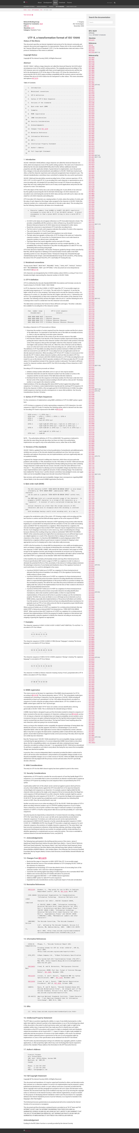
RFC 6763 (91, 436)
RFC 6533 (91, 411)
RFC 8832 (91, 641)
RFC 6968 (91, 454)
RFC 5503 (91, 280)
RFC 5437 (91, 271)
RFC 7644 (91, 525)
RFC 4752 (91, 182)
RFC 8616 (91, 624)
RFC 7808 (91, 539)
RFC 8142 (91, 574)
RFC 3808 (91, 68)
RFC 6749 (91, 429)
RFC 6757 (91, 431)
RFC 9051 (91, 668)
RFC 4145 (91, 99)
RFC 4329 (91, 124)
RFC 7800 (91, 536)
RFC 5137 (91, 224)
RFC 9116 (91, 675)
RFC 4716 (91, 180)
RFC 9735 (91, 717)
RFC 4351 (91, 126)
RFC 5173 (91, 229)
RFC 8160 (91, 576)
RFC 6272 (91, 378)
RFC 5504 (91, 282)
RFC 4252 (91, 110)
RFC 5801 (91, 322)
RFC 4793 (91, 188)
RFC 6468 (91, 403)
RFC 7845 (91, 545)
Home (25, 9)
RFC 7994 (91, 559)
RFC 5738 (91, 315)
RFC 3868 (91, 72)
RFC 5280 (91, 249)
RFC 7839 (91, 543)
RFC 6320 (91, 383)
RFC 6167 (91, 367)
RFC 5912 (91, 334)
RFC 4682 (91, 177)
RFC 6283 (91, 380)
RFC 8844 (91, 644)
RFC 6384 (91, 394)
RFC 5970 (91, 338)
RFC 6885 (91, 449)
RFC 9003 (91, 666)
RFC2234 (59, 409)
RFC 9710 (91, 715)
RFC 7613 (91, 516)
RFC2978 (35, 695)
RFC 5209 (91, 235)
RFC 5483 (91, 278)
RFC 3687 (91, 59)
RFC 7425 (91, 485)
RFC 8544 (91, 617)
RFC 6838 (91, 440)
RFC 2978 (57, 983)
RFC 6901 (91, 450)
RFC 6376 (91, 391)
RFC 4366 (91, 130)
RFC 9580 (91, 699)
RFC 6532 (91, 409)
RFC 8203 (91, 583)
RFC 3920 (91, 75)
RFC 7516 (91, 498)
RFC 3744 (91, 63)
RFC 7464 (91, 487)
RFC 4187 (91, 104)
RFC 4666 (91, 171)
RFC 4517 (91, 153)
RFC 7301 (91, 481)
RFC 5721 (91, 307)
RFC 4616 (91, 168)
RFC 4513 (91, 146)
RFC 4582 (91, 166)
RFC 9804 (91, 724)
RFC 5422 (91, 266)
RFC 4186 (91, 102)
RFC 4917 (91, 199)
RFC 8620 (91, 626)
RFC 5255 (91, 242)
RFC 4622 (91, 170)
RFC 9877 (91, 731)
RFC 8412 (91, 601)
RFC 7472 (91, 489)
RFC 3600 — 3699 (48, 9)
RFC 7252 (91, 476)
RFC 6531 (91, 407)
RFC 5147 (91, 226)
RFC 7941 (91, 552)
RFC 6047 (91, 345)
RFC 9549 (91, 697)
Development (48, 2)
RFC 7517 (91, 499)
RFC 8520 (91, 614)
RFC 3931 (91, 79)
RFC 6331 (91, 385)
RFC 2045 (48, 972)
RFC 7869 (91, 548)
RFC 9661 (91, 710)
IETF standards (60, 6)
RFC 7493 (91, 492)
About (40, 2)
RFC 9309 (91, 681)
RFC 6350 (91, 387)
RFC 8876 (91, 652)
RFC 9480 (91, 688)
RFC (41, 9)
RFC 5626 (91, 296)
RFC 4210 (91, 106)
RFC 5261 (91, 248)
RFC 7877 (91, 550)
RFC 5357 (91, 257)
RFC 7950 (91, 554)
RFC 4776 (91, 184)
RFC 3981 (91, 83)
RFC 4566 (91, 160)
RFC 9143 (91, 677)
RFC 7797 (91, 534)
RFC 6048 (91, 347)
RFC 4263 (91, 117)
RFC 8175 (91, 577)
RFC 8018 (91, 566)
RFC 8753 (91, 630)
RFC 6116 (91, 356)
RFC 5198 (91, 233)
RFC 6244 (91, 374)
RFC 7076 (91, 460)
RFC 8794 (91, 635)
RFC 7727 (91, 532)
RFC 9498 (91, 692)
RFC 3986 (91, 84)
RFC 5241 (91, 240)
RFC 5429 (91, 269)
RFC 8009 (91, 561)
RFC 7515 (91, 496)
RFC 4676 (91, 175)
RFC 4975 (91, 208)
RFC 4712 (91, 179)
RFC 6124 (91, 362)
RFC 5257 (91, 246)
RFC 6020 (91, 342)
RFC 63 (91, 45)
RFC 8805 (91, 639)
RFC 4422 (91, 133)
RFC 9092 (91, 672)
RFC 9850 (91, 730)
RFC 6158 (91, 365)
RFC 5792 (91, 318)
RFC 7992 (91, 557)
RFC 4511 (91, 142)
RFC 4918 (91, 200)
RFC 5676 (91, 302)
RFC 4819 (91, 191)
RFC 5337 (91, 255)
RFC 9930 (91, 739)
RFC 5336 (91, 253)
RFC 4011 (91, 90)
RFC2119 (35, 270)
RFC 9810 (91, 726)
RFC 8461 (91, 608)
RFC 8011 (91, 565)
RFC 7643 (91, 523)
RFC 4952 (91, 206)
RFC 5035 (91, 213)
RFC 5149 (91, 228)
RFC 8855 (91, 646)
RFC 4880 (91, 195)
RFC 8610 (91, 623)
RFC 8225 (91, 588)
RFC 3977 (91, 81)
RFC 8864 (91, 648)
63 (28, 26)
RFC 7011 (91, 456)
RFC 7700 (91, 528)
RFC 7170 (91, 469)
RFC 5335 (91, 251)
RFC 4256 (91, 115)
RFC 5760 (91, 316)
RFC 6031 (91, 344)
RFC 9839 (91, 728)
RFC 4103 (91, 93)
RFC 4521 (91, 157)
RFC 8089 (91, 570)
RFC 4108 (91, 95)
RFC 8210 (91, 585)
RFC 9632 (91, 704)
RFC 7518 (91, 501)
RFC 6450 (91, 400)
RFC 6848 (91, 441)
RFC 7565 (91, 510)
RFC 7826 (91, 541)
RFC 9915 (91, 737)
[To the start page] (27, 1130)
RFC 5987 (91, 340)
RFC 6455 (91, 402)
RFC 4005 (91, 88)
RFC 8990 (91, 662)
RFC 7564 (91, 508)
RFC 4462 (91, 137)
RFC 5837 (91, 327)
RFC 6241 (91, 373)
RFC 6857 (91, 447)
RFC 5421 (91, 264)
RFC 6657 (91, 418)
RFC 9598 (91, 702)
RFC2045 (75, 714)
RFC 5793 (91, 320)
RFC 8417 (91, 604)
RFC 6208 (91, 369)
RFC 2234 (59, 977)
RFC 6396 (91, 396)
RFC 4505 (91, 141)
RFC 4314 (91, 122)
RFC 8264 (91, 594)
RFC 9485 (91, 690)
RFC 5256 (91, 244)
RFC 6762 (91, 434)
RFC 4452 (91, 135)
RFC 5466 (91, 276)
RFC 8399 (91, 599)
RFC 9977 (91, 740)
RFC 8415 (91, 603)
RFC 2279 (35, 78)
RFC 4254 (91, 113)
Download (62, 2)
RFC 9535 (91, 695)
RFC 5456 (91, 275)
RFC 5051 (91, 215)
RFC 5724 (91, 309)
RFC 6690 (91, 425)
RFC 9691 (91, 713)
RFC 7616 (91, 518)
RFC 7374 (91, 483)
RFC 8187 (91, 579)
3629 (41, 24)
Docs (55, 2)
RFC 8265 (91, 595)
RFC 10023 (92, 742)
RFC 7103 (91, 461)
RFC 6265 (91, 376)
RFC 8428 (91, 606)
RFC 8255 (91, 590)
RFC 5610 (91, 295)
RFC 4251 (91, 108)
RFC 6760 (91, 432)
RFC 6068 (91, 353)
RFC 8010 (91, 563)
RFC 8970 (91, 661)
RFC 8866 (91, 650)
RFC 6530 (91, 405)
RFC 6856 (91, 445)
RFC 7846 (91, 547)
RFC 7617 (91, 519)
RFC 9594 (91, 701)
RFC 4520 (91, 155)
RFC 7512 (91, 494)
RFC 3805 (91, 66)
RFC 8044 (91, 568)
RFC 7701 (91, 530)
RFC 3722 (91, 61)
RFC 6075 (91, 354)
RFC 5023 (91, 209)
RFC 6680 (91, 423)
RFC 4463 (91, 139)
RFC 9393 (91, 682)
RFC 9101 (91, 673)
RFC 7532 (91, 505)
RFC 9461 (91, 686)
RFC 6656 (91, 416)
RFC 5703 (91, 305)
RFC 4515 (91, 150)
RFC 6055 (91, 349)
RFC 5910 (91, 333)
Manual (51, 6)
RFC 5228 (91, 237)
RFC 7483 (91, 490)
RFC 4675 (91, 173)
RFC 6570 (91, 412)
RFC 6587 (91, 414)
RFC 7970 (91, 556)
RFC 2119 (64, 891)
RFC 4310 (91, 121)
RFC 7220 (91, 472)
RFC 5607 (91, 293)
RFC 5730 (91, 311)
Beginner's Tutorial (29, 6)
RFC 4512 (91, 144)
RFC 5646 (91, 298)
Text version (27, 15)
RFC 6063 (91, 351)
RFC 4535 (91, 159)
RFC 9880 (91, 735)
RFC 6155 (91, 363)
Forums (69, 2)
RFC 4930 (91, 202)
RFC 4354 (91, 128)
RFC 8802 (91, 637)
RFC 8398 (91, 597)
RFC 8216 (91, 586)
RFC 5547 (91, 291)
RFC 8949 (91, 657)
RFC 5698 (91, 304)
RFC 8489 (91, 610)
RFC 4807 (91, 190)
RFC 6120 (91, 358)
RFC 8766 (91, 632)
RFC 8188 (91, 581)
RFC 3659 (91, 57)
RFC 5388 (91, 258)
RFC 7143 (91, 467)
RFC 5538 (91, 287)
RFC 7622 (91, 521)
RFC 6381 (91, 392)
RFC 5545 (91, 289)
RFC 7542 (91, 507)
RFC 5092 (91, 218)
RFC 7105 (91, 463)
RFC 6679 (91, 421)
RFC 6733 (91, 427)
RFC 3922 (91, 77)
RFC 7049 (91, 458)
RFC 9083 (91, 670)
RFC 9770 (91, 720)
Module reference (42, 6)
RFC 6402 (91, 398)
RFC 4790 (91, 186)
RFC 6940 (91, 452)
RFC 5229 (91, 238)
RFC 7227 (91, 474)
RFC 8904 (91, 653)
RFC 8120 (91, 572)
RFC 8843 (91, 643)
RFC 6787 (91, 438)
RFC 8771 (91, 634)
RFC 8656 (91, 628)
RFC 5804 (91, 325)
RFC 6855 (91, 443)
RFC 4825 (91, 193)
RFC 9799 (91, 722)
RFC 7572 (91, 512)
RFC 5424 (91, 267)
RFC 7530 (91, 503)
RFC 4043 (91, 92)
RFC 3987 (91, 86)
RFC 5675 (91, 300)
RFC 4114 (91, 97)
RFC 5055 (91, 217)
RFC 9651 (91, 708)
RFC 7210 (91, 470)
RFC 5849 (91, 329)
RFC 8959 (91, 659)
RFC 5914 (91, 336)
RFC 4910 (91, 197)
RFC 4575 (91, 164)
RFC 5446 (91, 273)
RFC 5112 (91, 220)
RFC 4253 (91, 112)
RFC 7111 (91, 465)
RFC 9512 (91, 693)
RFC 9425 (91, 684)
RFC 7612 (91, 514)
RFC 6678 (91, 420)
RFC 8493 (91, 612)
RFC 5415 (91, 262)
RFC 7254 (91, 478)
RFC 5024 (91, 211)
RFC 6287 (91, 382)
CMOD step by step (71, 6)
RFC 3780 (91, 64)
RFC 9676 (91, 711)
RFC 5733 (91, 313)
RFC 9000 (91, 664)
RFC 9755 (91, 719)
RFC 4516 (91, 151)
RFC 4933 (91, 204)
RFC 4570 (91, 162)
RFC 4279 (91, 119)
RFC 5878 (91, 331)
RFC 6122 (91, 360)
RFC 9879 (91, 733)
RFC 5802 (91, 324)
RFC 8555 (91, 619)
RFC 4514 (91, 148)
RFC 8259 (91, 592)
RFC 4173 (91, 101)
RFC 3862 (91, 70)
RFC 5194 (91, 231)
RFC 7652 (91, 527)
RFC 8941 (91, 655)
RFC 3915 (91, 74)
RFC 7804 (91, 537)
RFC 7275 (91, 479)
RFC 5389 (91, 260)
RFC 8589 (91, 621)
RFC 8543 (91, 615)
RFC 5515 (91, 284)
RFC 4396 (91, 132)
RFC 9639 (91, 706)
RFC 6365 (91, 389)
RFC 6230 (91, 371)
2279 (32, 28)
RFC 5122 (91, 222)
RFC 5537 (91, 286)
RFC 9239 (91, 679)
